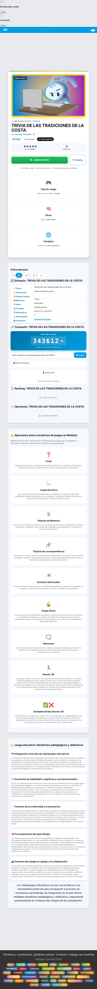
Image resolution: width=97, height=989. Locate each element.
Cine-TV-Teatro (86, 973)
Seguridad (18, 973)
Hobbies (19, 981)
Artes (11, 965)
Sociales (45, 985)
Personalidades (75, 981)
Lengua (23, 969)
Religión (34, 985)
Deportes (42, 965)
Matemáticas (48, 969)
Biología (21, 965)
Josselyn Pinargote (23, 134)
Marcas (44, 981)
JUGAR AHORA (39, 160)
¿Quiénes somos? (44, 954)
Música (77, 969)
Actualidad (43, 973)
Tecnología (30, 973)
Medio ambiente (64, 969)
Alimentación (58, 973)
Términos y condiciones (17, 954)
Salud (7, 973)
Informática (11, 969)
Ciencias (31, 965)
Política (89, 981)
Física (53, 965)
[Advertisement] (48, 50)
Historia (75, 965)
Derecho (43, 977)
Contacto (61, 954)
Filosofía (8, 981)
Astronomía (72, 973)
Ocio (53, 981)
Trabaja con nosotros (81, 954)
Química (87, 969)
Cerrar (3, 12)
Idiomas (85, 965)
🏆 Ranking (77, 160)
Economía (55, 977)
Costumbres (13, 977)
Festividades (83, 977)
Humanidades (31, 981)
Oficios (62, 981)
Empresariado (68, 977)
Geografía (63, 965)
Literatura (35, 969)
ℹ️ (19, 275)
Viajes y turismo (59, 985)
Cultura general (29, 977)
